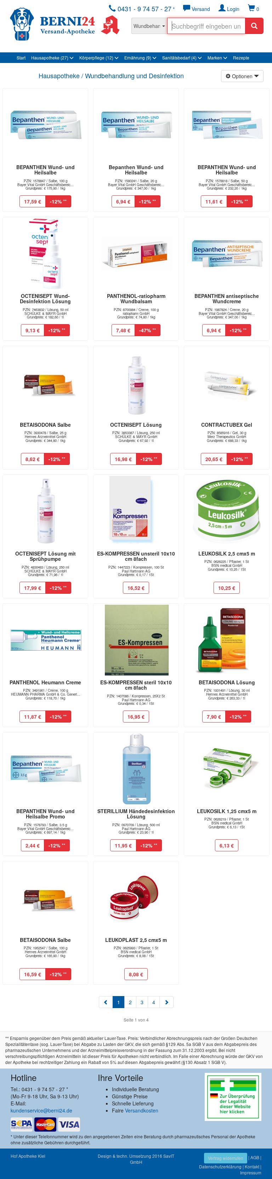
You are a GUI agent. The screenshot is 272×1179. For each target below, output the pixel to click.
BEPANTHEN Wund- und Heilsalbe (45, 169)
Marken (215, 57)
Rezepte (241, 57)
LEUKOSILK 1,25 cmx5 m (226, 811)
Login (232, 8)
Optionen (242, 76)
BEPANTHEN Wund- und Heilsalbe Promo (45, 813)
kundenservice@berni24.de (41, 1110)
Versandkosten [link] (141, 1110)
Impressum (250, 1172)
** (58, 201)
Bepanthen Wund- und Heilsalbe (136, 169)
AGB (254, 1157)
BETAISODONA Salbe (45, 424)
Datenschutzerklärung (220, 1166)
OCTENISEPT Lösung (136, 424)
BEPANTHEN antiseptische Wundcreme (226, 298)
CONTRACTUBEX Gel (226, 424)
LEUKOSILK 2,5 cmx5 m (226, 553)
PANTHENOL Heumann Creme (45, 682)
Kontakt (252, 1166)
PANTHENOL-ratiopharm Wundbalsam (136, 298)
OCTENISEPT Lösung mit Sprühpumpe (45, 556)
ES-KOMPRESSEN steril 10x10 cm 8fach (136, 685)
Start (21, 57)
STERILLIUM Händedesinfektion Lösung (136, 813)
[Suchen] (254, 26)
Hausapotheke (49, 57)
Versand (200, 8)
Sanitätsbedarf (179, 57)
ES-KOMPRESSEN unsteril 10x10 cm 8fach (136, 556)
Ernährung (137, 57)
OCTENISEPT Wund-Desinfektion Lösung (45, 298)
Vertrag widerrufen (225, 1158)
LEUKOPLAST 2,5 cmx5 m (136, 939)
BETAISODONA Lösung (227, 682)
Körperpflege (96, 57)
